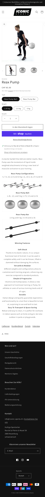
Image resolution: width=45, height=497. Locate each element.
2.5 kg (18, 108)
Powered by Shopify (28, 492)
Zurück (27, 326)
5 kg (28, 108)
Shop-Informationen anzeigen (15, 152)
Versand (10, 91)
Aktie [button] (7, 334)
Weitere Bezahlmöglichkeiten (22, 139)
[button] (3, 12)
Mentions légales (11, 374)
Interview (36, 326)
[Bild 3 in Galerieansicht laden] (34, 70)
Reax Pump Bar (29, 99)
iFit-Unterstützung (12, 400)
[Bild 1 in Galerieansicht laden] (11, 70)
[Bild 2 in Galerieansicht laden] (22, 70)
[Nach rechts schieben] (42, 70)
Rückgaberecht (10, 363)
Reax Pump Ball (10, 99)
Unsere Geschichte (12, 352)
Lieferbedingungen (12, 394)
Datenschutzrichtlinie (13, 368)
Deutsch (21, 476)
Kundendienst (17, 326)
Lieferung (5, 326)
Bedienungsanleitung (13, 405)
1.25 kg (7, 108)
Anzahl (4, 114)
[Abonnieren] (37, 451)
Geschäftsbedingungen (14, 358)
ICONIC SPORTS (19, 492)
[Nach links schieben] (2, 70)
